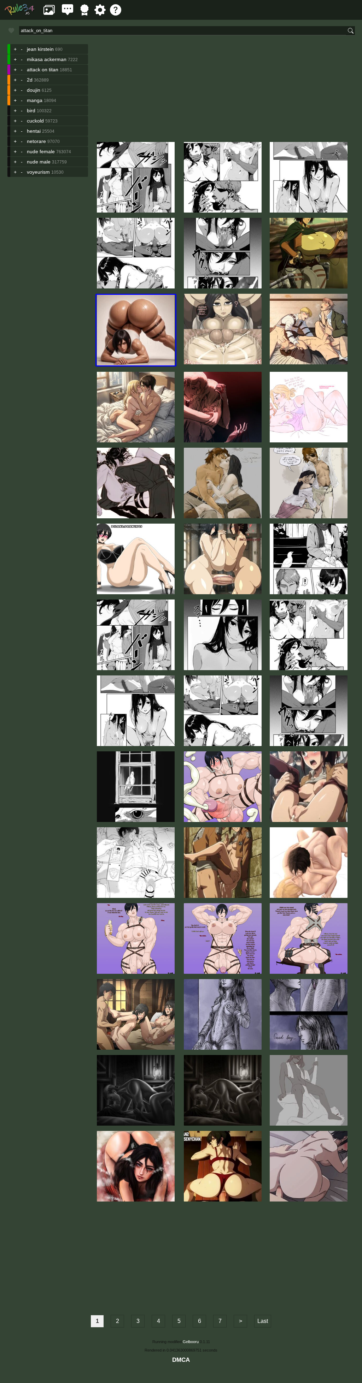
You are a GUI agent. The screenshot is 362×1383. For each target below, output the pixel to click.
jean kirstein (40, 49)
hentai (34, 131)
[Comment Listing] (67, 14)
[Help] (115, 14)
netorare (36, 141)
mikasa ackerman (46, 59)
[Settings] (100, 14)
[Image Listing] (49, 14)
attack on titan (42, 69)
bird (31, 110)
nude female (41, 151)
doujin (33, 90)
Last (262, 1321)
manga (34, 100)
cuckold (35, 121)
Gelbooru (191, 1342)
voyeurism (38, 172)
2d (30, 80)
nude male (39, 162)
